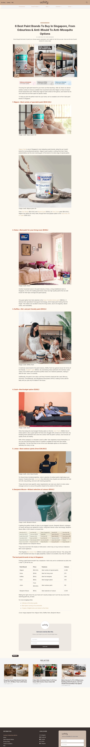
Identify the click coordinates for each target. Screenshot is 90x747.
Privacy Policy (6, 741)
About (4, 737)
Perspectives (22, 6)
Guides (69, 6)
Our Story (3, 2)
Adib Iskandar (50, 37)
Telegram (43, 743)
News (47, 6)
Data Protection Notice (8, 739)
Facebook (43, 737)
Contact (8, 2)
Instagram (43, 735)
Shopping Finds (45, 22)
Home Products (34, 6)
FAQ (12, 2)
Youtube (43, 739)
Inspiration (58, 6)
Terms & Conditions (7, 743)
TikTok (42, 741)
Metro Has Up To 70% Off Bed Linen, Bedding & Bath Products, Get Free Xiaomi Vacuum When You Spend (72, 681)
